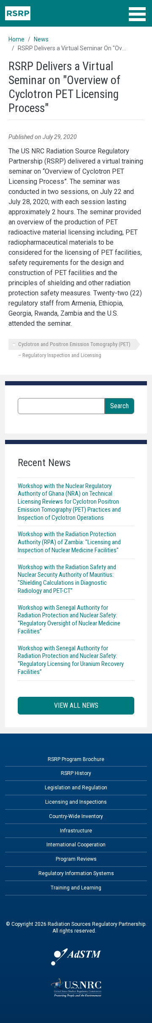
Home (16, 39)
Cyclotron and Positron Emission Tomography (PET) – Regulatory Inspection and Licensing (74, 345)
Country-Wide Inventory (76, 816)
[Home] (17, 13)
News (41, 39)
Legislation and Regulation (76, 788)
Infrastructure (76, 831)
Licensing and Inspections (76, 802)
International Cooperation (76, 845)
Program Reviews (76, 859)
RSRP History (76, 773)
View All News (76, 705)
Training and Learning (76, 888)
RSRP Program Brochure (76, 759)
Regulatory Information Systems (76, 873)
